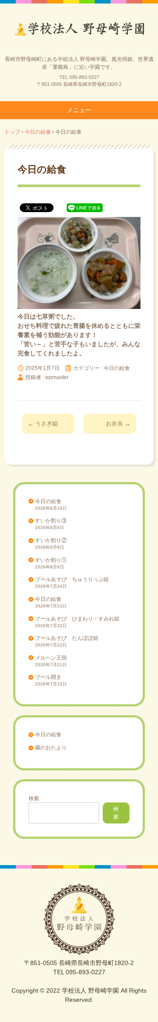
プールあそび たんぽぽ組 (66, 638)
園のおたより (51, 748)
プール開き (48, 677)
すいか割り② (51, 540)
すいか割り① (51, 560)
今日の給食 (117, 368)
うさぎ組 (43, 423)
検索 (34, 798)
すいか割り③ (51, 521)
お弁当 (118, 423)
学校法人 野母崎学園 (79, 32)
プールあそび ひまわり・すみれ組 (77, 619)
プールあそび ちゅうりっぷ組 (72, 579)
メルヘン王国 (51, 658)
